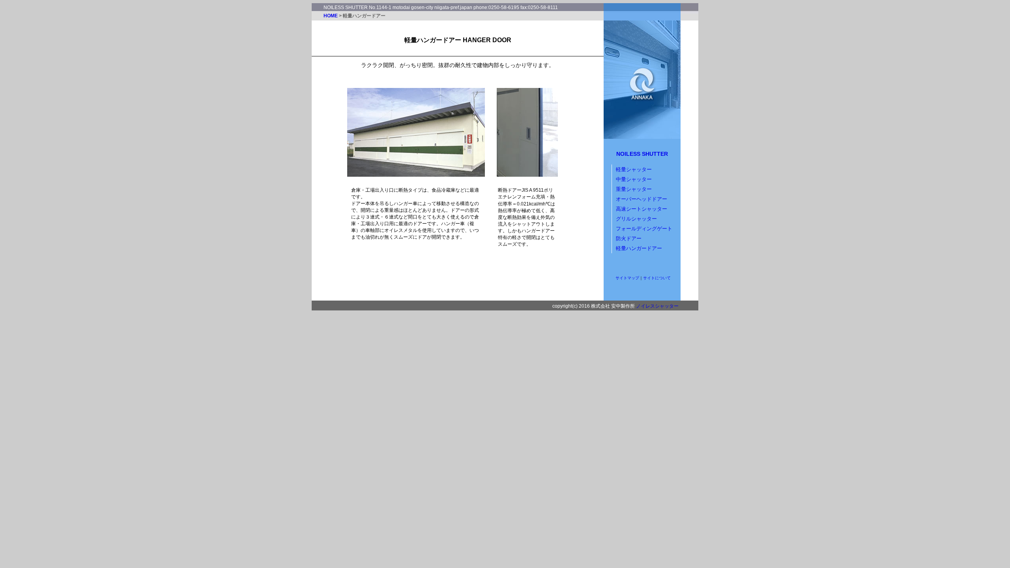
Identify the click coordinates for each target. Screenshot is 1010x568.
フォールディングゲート (644, 229)
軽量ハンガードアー (639, 248)
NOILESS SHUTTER (642, 154)
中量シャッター (634, 179)
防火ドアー (629, 238)
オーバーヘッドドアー (641, 199)
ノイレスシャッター (657, 306)
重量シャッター (634, 189)
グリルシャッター (636, 219)
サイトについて (657, 278)
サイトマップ (627, 278)
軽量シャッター (634, 169)
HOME (331, 16)
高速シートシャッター (641, 209)
